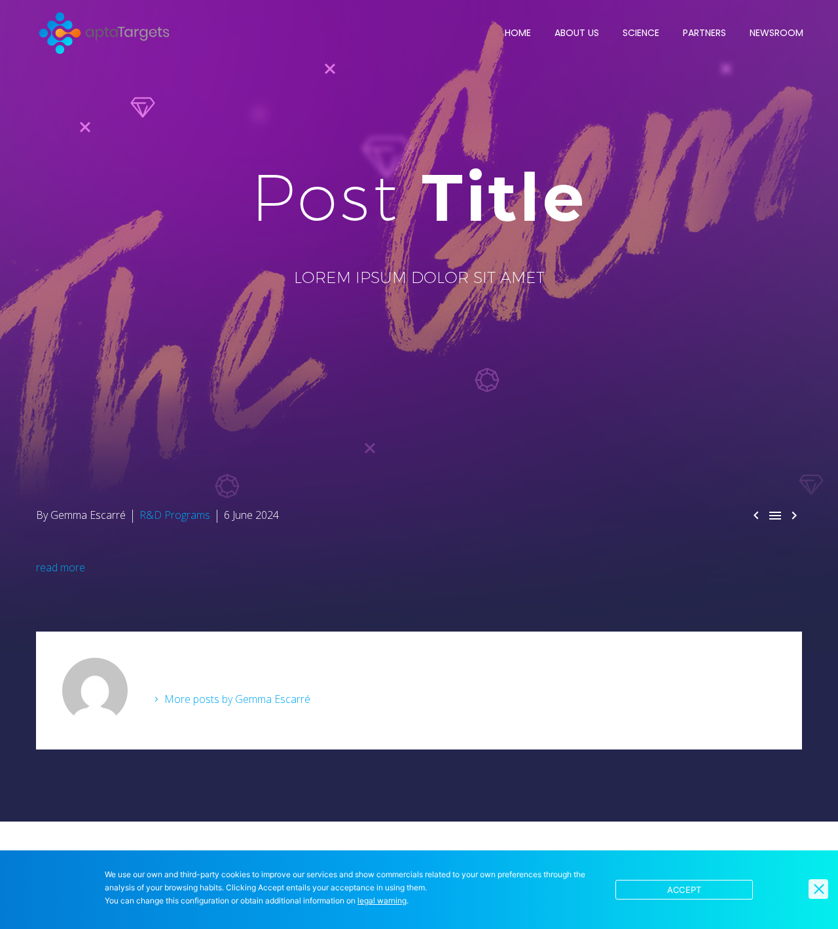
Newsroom (776, 32)
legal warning (382, 900)
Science (641, 32)
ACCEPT (684, 889)
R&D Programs (174, 515)
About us (577, 32)
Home (518, 32)
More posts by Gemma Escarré (237, 699)
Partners (704, 32)
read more (60, 567)
